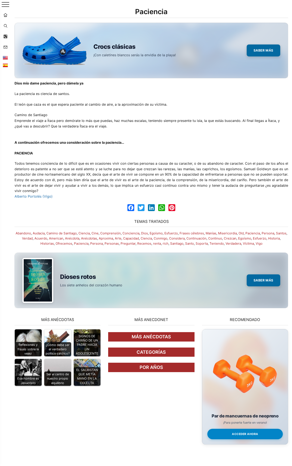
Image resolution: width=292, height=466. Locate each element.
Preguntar (128, 243)
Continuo (215, 238)
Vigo (259, 243)
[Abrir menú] (5, 4)
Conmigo (160, 238)
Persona (268, 233)
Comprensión (110, 233)
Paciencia (252, 233)
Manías (211, 233)
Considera (177, 238)
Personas (112, 243)
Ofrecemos (64, 243)
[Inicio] (5, 15)
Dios (144, 233)
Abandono (23, 233)
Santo (189, 243)
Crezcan (230, 238)
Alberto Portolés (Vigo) (34, 196)
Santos (281, 233)
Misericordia (227, 233)
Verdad (27, 238)
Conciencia (130, 233)
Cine (95, 233)
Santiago (176, 243)
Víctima (248, 243)
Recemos (144, 243)
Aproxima (106, 238)
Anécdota (72, 238)
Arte (118, 238)
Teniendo (216, 243)
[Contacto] (5, 47)
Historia (274, 238)
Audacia (39, 233)
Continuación (196, 238)
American (56, 238)
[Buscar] (5, 25)
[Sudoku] (5, 36)
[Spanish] (5, 65)
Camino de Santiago (61, 233)
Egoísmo (156, 233)
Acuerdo (40, 238)
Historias (47, 243)
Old (241, 233)
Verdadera (233, 243)
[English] (5, 58)
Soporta (202, 243)
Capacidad (131, 238)
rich (165, 243)
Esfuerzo (171, 233)
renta (157, 243)
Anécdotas (89, 238)
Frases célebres (192, 233)
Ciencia (84, 233)
